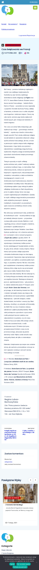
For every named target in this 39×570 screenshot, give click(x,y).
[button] (35, 7)
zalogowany (8, 462)
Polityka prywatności (8, 29)
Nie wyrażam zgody (23, 564)
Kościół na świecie (13, 45)
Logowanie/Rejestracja (27, 35)
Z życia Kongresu (8, 553)
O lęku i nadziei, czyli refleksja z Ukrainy (28, 432)
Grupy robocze (7, 550)
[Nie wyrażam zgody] (37, 562)
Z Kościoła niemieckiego (14, 505)
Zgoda (12, 564)
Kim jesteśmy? (13, 24)
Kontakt (4, 24)
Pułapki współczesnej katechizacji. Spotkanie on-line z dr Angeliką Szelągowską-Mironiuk (10, 435)
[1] (5, 235)
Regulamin (23, 24)
